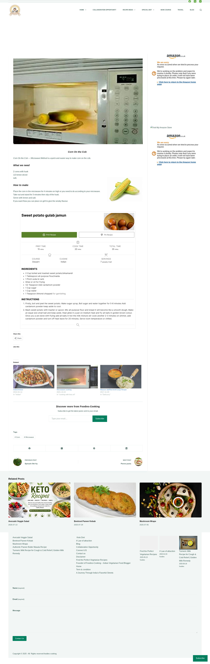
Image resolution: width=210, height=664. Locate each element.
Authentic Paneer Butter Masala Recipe (30, 547)
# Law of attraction (84, 541)
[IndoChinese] (33, 376)
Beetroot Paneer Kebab (85, 521)
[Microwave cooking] (77, 376)
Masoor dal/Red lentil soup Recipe (113, 390)
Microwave (29, 437)
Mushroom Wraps (148, 521)
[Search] (201, 10)
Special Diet (147, 10)
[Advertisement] (105, 35)
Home (82, 10)
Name (18, 588)
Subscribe (99, 419)
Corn (17, 437)
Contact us (80, 553)
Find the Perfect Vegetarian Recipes (91, 560)
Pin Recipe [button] (108, 235)
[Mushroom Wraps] (171, 500)
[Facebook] (189, 1)
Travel (180, 10)
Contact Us (19, 638)
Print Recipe (51, 235)
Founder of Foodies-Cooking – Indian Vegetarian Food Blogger (103, 563)
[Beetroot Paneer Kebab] (105, 500)
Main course (166, 10)
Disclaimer (80, 557)
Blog (192, 10)
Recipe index (128, 10)
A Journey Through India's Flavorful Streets (94, 573)
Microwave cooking (64, 390)
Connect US (81, 550)
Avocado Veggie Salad (18, 521)
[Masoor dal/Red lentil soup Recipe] (120, 376)
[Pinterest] (94, 448)
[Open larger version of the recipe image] (119, 221)
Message (16, 610)
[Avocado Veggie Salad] (39, 500)
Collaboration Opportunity (104, 10)
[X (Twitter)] (195, 1)
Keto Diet (80, 537)
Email (18, 599)
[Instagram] (200, 1)
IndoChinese (18, 390)
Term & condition (83, 569)
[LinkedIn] (126, 448)
